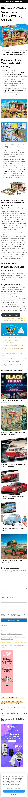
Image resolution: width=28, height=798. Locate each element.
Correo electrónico (7, 597)
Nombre (3, 590)
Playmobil (3, 5)
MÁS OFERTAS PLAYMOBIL (11, 315)
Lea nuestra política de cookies (14, 788)
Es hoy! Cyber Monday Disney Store (11, 337)
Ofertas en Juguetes (13, 1)
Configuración (14, 794)
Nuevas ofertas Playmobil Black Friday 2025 (13, 345)
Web (2, 605)
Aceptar (14, 791)
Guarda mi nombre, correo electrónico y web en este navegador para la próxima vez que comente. (13, 615)
